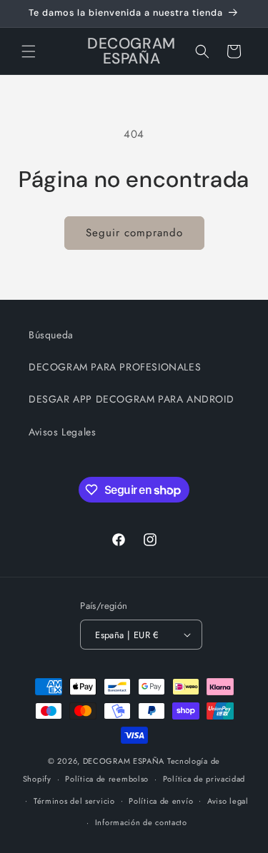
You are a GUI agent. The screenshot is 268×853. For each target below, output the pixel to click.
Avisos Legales (62, 432)
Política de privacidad (204, 778)
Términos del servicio (74, 801)
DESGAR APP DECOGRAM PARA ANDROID (131, 399)
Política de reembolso (107, 778)
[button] (28, 51)
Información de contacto (141, 822)
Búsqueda (51, 335)
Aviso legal (228, 801)
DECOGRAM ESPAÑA (124, 761)
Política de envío (161, 801)
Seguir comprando (134, 233)
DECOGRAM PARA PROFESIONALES (115, 367)
